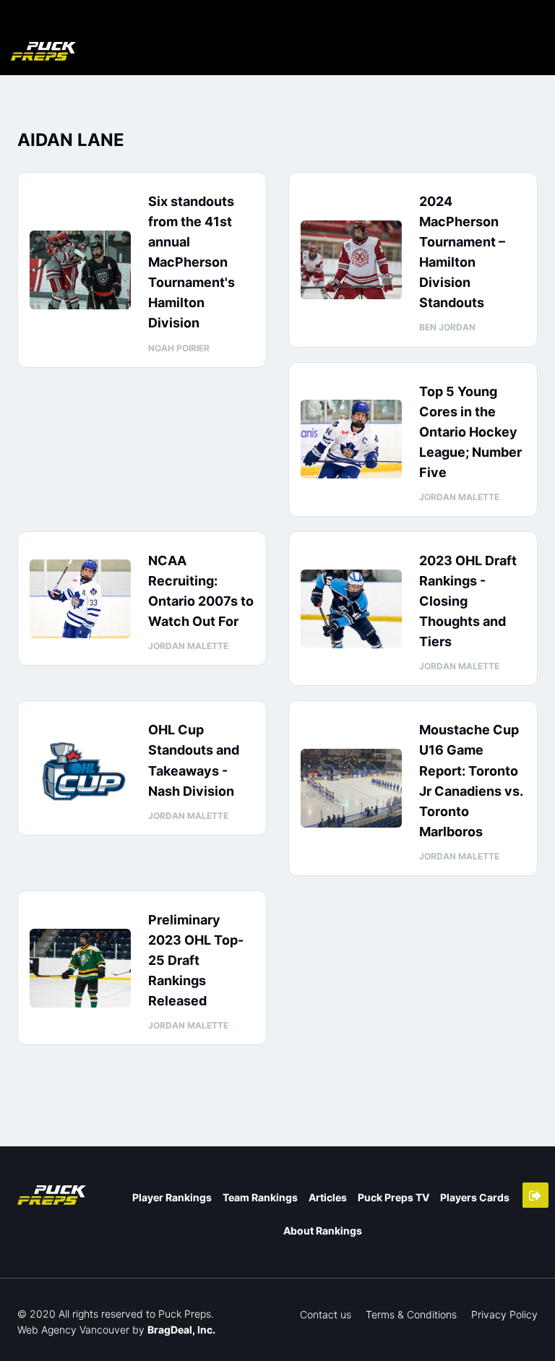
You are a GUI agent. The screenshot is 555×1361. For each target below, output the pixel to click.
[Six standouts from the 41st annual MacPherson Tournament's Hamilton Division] (80, 270)
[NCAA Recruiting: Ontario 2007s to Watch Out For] (80, 598)
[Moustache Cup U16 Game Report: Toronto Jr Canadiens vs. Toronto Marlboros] (351, 788)
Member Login (535, 1195)
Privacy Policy (504, 1314)
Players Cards (474, 1197)
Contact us (325, 1314)
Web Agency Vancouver (73, 1329)
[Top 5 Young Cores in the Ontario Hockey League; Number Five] (351, 439)
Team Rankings (260, 1197)
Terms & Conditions (411, 1314)
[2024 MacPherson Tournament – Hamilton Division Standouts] (351, 259)
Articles (328, 1197)
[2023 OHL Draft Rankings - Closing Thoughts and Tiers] (351, 609)
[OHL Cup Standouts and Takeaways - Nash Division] (80, 768)
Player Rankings (172, 1197)
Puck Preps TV (393, 1197)
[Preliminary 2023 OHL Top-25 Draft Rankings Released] (80, 968)
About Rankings (322, 1230)
